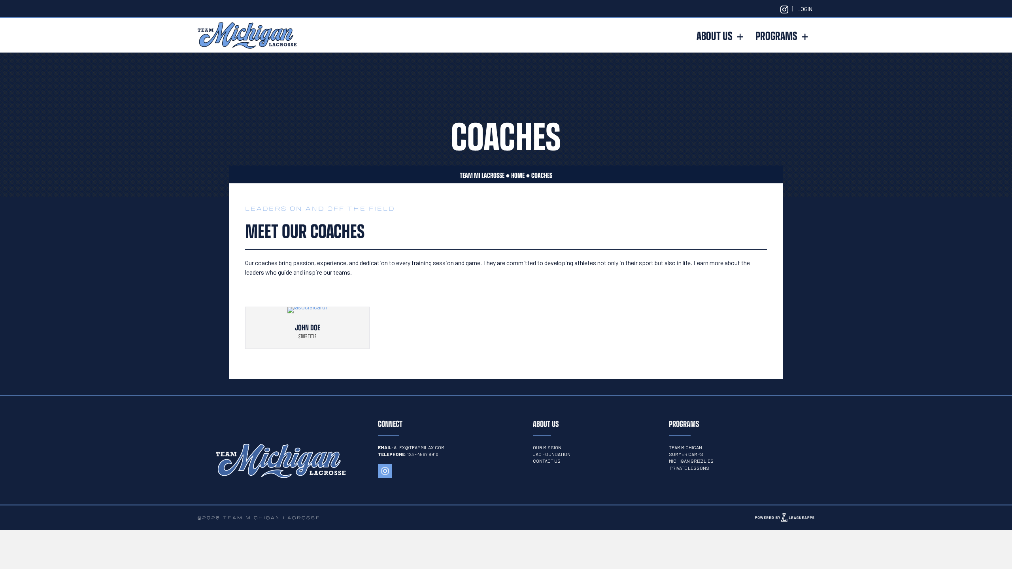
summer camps (686, 454)
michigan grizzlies (691, 460)
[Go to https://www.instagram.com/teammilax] (784, 8)
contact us (547, 460)
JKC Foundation (551, 454)
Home (518, 175)
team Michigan (685, 447)
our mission (547, 447)
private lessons (689, 468)
